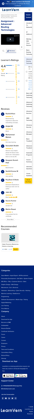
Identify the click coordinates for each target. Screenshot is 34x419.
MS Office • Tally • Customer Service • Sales (13, 281)
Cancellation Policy (6, 352)
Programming (5, 296)
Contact (3, 340)
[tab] (3, 51)
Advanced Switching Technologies (29, 104)
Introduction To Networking (29, 25)
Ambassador (4, 325)
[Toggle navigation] (29, 9)
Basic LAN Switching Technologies (29, 95)
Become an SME (6, 322)
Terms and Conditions (7, 349)
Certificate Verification (7, 331)
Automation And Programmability (29, 154)
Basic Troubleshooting (29, 140)
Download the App (6, 319)
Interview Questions (29, 168)
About (3, 316)
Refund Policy (5, 355)
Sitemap (3, 358)
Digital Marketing (6, 302)
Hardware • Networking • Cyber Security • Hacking (15, 290)
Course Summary (29, 161)
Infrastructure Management (29, 133)
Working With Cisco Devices (28, 42)
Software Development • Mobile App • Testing (14, 299)
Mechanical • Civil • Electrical (9, 287)
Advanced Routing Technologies (29, 61)
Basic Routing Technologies (29, 52)
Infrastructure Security (29, 126)
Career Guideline (29, 175)
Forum (3, 334)
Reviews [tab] (12, 51)
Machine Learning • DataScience (10, 293)
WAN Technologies (29, 119)
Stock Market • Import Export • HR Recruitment (14, 275)
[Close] (32, 1)
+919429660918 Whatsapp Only (12, 386)
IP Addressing (29, 33)
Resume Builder (5, 328)
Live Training (5, 305)
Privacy (3, 346)
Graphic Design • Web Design (9, 284)
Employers (4, 343)
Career (3, 337)
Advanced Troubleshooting (29, 147)
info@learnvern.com (9, 389)
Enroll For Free (17, 249)
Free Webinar (5, 308)
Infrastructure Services (29, 112)
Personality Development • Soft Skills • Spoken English (17, 278)
